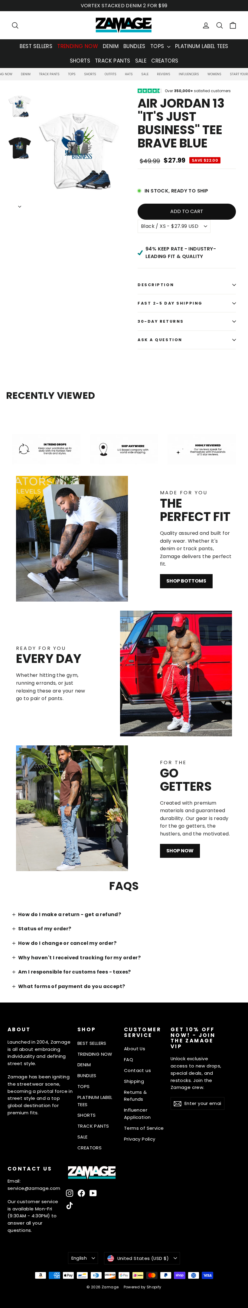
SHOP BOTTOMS (186, 580)
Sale (144, 74)
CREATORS (164, 60)
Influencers (189, 74)
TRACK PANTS (112, 60)
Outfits (110, 74)
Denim (26, 74)
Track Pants (49, 74)
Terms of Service (144, 1128)
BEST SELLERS (36, 46)
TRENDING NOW (77, 46)
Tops (72, 74)
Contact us (137, 1070)
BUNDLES (134, 46)
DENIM (111, 46)
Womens (214, 74)
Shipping (134, 1081)
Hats (129, 74)
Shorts (90, 74)
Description (156, 284)
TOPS (158, 46)
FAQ (128, 1059)
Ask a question (160, 339)
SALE (141, 60)
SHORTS (80, 60)
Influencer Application (137, 1113)
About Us (134, 1048)
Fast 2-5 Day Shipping (170, 303)
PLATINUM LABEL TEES (201, 46)
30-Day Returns (161, 321)
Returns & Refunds (135, 1096)
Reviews (163, 74)
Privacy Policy (139, 1139)
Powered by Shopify (143, 1287)
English (79, 1258)
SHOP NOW (180, 850)
